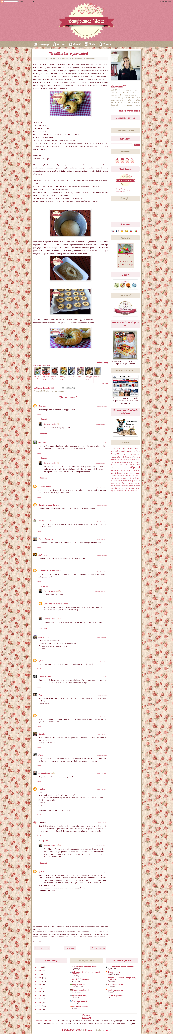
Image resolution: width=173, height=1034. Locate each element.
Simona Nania (50, 424)
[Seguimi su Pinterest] (127, 159)
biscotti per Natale (124, 490)
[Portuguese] (136, 231)
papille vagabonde (115, 990)
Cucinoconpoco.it (79, 1001)
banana (137, 480)
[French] (117, 231)
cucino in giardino (115, 995)
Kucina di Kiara (44, 676)
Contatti (76, 44)
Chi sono (61, 44)
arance (137, 473)
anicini (113, 468)
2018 (39, 995)
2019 (39, 991)
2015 (39, 1005)
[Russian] (131, 231)
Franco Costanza (45, 539)
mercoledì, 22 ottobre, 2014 (101, 822)
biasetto (137, 486)
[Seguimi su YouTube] (132, 159)
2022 (39, 981)
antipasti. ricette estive (121, 470)
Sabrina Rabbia (44, 486)
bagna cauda (122, 481)
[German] (122, 231)
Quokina (41, 871)
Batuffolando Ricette (44, 1020)
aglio (119, 448)
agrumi (130, 451)
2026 (39, 967)
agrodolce (122, 451)
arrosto (129, 476)
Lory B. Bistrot (78, 984)
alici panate (115, 462)
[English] (113, 231)
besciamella (115, 485)
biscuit (134, 491)
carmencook (43, 637)
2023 (39, 977)
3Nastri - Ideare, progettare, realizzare (122, 978)
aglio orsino (127, 448)
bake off (130, 481)
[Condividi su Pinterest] (74, 388)
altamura (123, 462)
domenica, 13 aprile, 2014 (100, 591)
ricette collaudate (45, 520)
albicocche (136, 457)
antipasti (134, 467)
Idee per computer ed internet (121, 966)
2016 (39, 1002)
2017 (39, 998)
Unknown (42, 406)
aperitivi (114, 473)
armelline (121, 476)
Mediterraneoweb (115, 984)
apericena (136, 471)
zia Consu (42, 555)
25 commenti (63, 59)
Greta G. (42, 660)
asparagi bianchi (116, 478)
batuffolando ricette (126, 483)
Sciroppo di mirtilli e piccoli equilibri (86, 973)
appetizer (130, 473)
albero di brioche (124, 457)
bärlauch (114, 483)
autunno (126, 478)
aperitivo (121, 473)
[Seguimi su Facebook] (117, 159)
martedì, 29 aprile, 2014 (102, 789)
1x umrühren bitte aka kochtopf (85, 966)
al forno (137, 451)
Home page (43, 44)
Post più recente (42, 948)
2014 (39, 1009)
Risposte (44, 419)
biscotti (127, 488)
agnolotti (114, 451)
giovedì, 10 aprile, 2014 (102, 406)
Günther (42, 442)
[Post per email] (62, 388)
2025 (39, 970)
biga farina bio (117, 488)
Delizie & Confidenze (80, 979)
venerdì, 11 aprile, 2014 (102, 661)
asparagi (136, 475)
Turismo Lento (114, 972)
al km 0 (117, 454)
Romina (41, 789)
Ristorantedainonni (80, 990)
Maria (40, 755)
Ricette (92, 44)
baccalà (133, 478)
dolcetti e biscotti (77, 59)
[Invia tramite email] (67, 388)
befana (137, 483)
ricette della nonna (89, 59)
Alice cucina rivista (133, 460)
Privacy (107, 44)
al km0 (127, 454)
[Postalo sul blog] (68, 388)
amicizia (114, 464)
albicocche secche (118, 459)
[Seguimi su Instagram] (122, 159)
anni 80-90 (121, 468)
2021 (39, 984)
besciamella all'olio (127, 486)
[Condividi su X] (70, 388)
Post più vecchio (98, 948)
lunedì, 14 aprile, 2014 (100, 604)
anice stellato (135, 465)
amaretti (130, 462)
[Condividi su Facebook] (72, 388)
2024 (39, 974)
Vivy (40, 694)
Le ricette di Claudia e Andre (50, 570)
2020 (39, 988)
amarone (137, 462)
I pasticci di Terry (79, 995)
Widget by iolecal (104, 383)
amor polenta (124, 465)
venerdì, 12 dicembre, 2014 (101, 872)
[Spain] (127, 231)
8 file (113, 448)
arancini (113, 476)
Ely (39, 715)
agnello (137, 448)
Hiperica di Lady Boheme (48, 505)
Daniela (41, 734)
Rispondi (39, 414)
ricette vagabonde (80, 1006)
